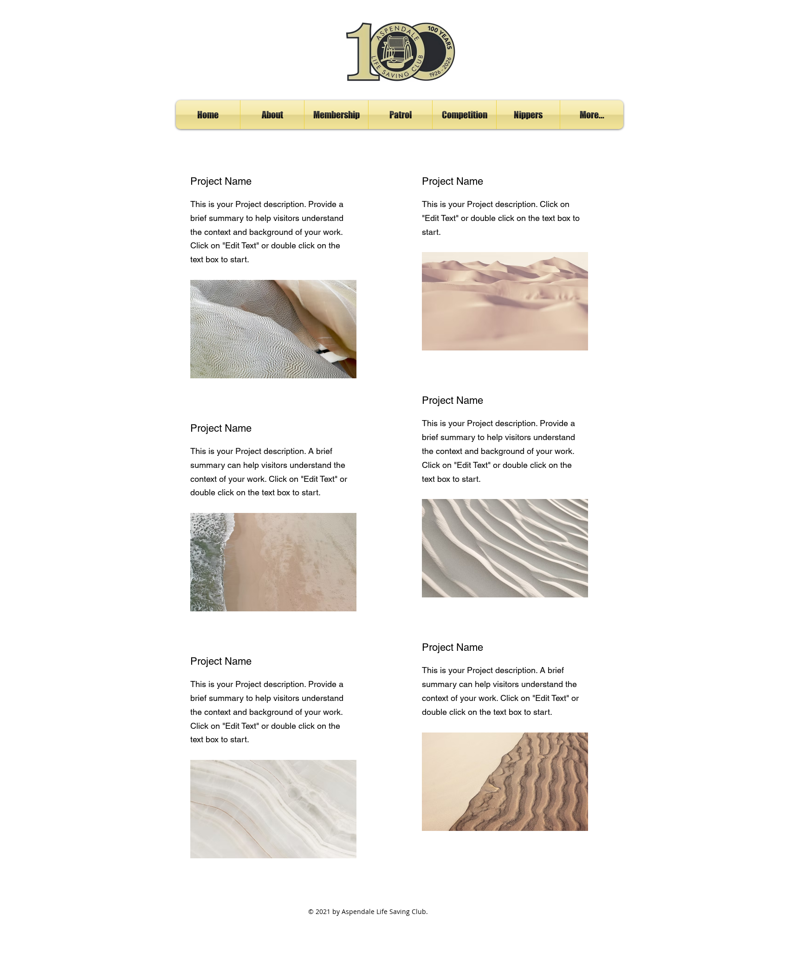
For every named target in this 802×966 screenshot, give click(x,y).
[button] (272, 114)
